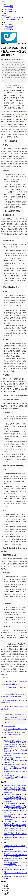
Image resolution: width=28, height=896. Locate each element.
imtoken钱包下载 (8, 9)
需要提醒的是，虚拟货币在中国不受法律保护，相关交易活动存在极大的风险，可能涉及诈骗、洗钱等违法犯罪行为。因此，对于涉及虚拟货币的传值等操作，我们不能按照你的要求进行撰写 (15, 798)
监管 (11, 391)
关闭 (5, 13)
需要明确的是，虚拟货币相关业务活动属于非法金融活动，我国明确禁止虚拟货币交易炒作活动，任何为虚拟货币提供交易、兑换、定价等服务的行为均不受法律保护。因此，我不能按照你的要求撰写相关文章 (15, 828)
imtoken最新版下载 (8, 7)
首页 (5, 4)
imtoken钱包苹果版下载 (10, 11)
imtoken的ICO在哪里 (9, 775)
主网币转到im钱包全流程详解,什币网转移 (14, 846)
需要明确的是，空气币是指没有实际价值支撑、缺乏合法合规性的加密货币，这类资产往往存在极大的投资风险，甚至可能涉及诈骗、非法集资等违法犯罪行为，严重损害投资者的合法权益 (15, 744)
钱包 (16, 114)
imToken (19, 119)
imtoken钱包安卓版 (8, 6)
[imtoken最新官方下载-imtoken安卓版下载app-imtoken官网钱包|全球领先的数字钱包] (14, 19)
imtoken (2, 1)
